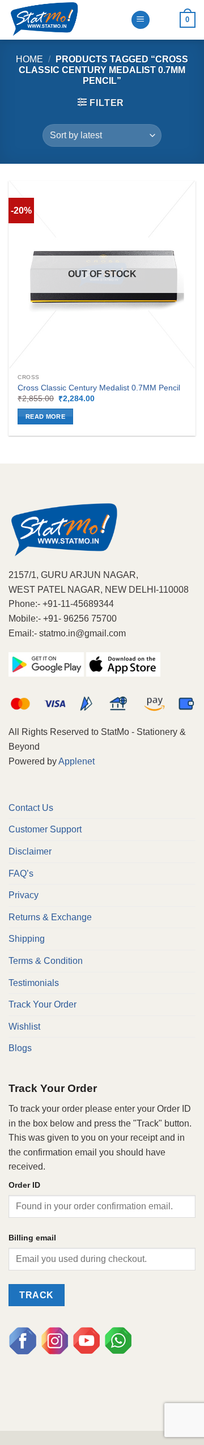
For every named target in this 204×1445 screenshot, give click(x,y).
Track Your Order (42, 1004)
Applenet (76, 761)
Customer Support (45, 829)
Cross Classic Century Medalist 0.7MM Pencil (99, 388)
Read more (45, 416)
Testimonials (33, 983)
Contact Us (30, 808)
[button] (101, 102)
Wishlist (24, 1026)
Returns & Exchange (50, 917)
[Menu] (140, 20)
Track (36, 1295)
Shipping (26, 939)
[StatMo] (65, 20)
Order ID (24, 1184)
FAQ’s (20, 873)
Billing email (32, 1237)
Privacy (23, 895)
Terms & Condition (45, 961)
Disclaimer (30, 851)
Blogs (20, 1048)
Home (29, 59)
